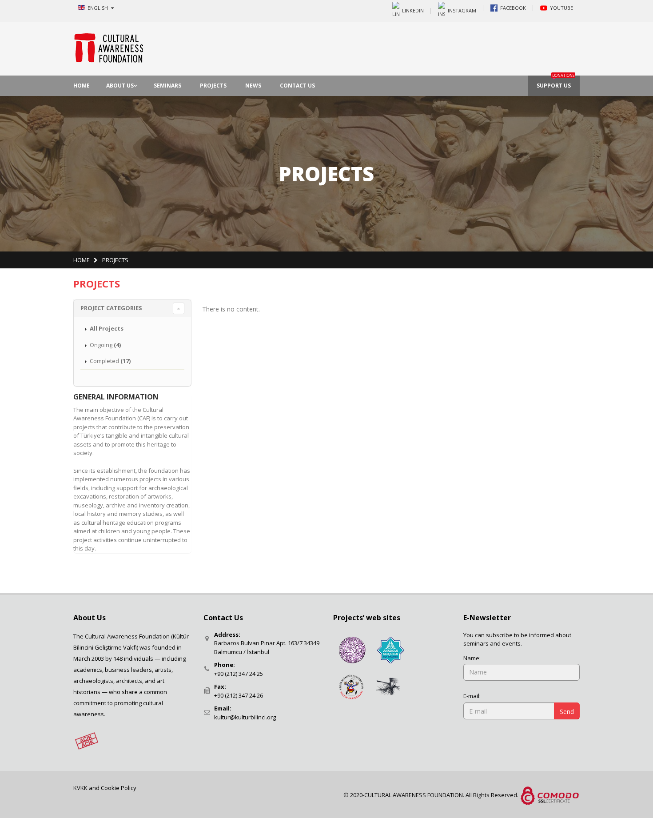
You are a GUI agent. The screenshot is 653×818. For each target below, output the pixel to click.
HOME (81, 85)
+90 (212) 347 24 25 (238, 674)
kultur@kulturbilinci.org (245, 717)
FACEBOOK (513, 7)
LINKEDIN (413, 10)
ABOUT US (120, 85)
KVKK (81, 788)
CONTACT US (297, 85)
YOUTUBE (561, 7)
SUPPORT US (555, 82)
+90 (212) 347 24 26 (238, 695)
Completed (110, 361)
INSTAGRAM (462, 10)
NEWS (253, 85)
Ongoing (105, 345)
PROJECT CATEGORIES (111, 308)
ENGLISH (98, 7)
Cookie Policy (118, 788)
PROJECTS (213, 85)
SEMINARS (167, 85)
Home (81, 260)
